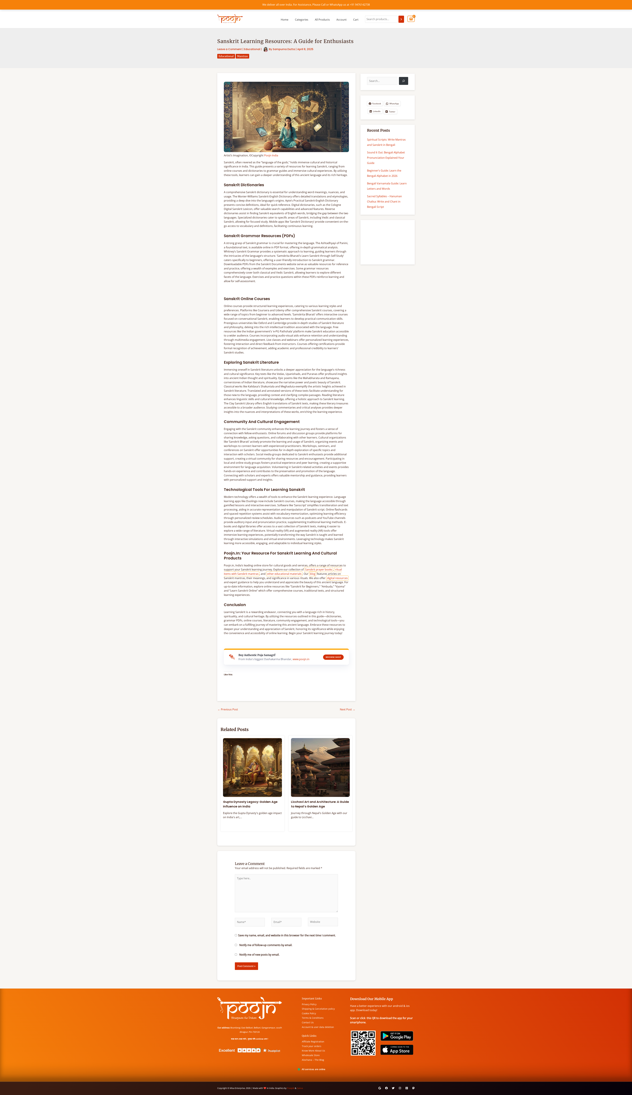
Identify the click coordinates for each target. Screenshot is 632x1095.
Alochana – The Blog (313, 1059)
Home (284, 19)
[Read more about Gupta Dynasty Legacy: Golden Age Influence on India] (252, 767)
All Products (322, 19)
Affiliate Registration (313, 1041)
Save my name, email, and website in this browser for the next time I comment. (287, 935)
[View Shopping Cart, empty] (411, 19)
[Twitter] (393, 1088)
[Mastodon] (413, 1088)
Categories (301, 19)
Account (341, 19)
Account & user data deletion (318, 1027)
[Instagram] (400, 1088)
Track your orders (311, 1046)
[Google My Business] (379, 1088)
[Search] (401, 19)
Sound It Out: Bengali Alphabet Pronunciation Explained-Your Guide (386, 158)
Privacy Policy (309, 1004)
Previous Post (228, 709)
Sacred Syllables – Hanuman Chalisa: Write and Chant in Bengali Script (384, 201)
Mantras (242, 56)
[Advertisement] (387, 242)
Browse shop (333, 657)
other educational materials (284, 574)
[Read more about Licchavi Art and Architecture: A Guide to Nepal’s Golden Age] (320, 767)
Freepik (290, 1088)
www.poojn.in (301, 659)
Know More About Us (313, 1050)
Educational (252, 49)
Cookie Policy (309, 1013)
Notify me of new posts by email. (259, 954)
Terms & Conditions (313, 1017)
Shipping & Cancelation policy (318, 1008)
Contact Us (308, 1022)
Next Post (347, 709)
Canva (300, 1088)
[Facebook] (386, 1088)
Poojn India (271, 155)
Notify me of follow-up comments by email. (265, 945)
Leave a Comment (229, 49)
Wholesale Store (311, 1055)
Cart (355, 19)
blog (312, 574)
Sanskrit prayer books (318, 569)
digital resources (337, 578)
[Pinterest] (406, 1088)
